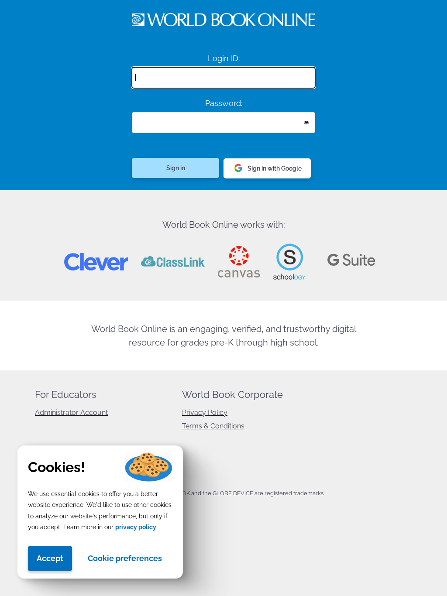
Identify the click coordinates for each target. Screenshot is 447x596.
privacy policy (135, 527)
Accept (50, 558)
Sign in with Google (275, 168)
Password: (223, 103)
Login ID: (224, 58)
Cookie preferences (125, 558)
